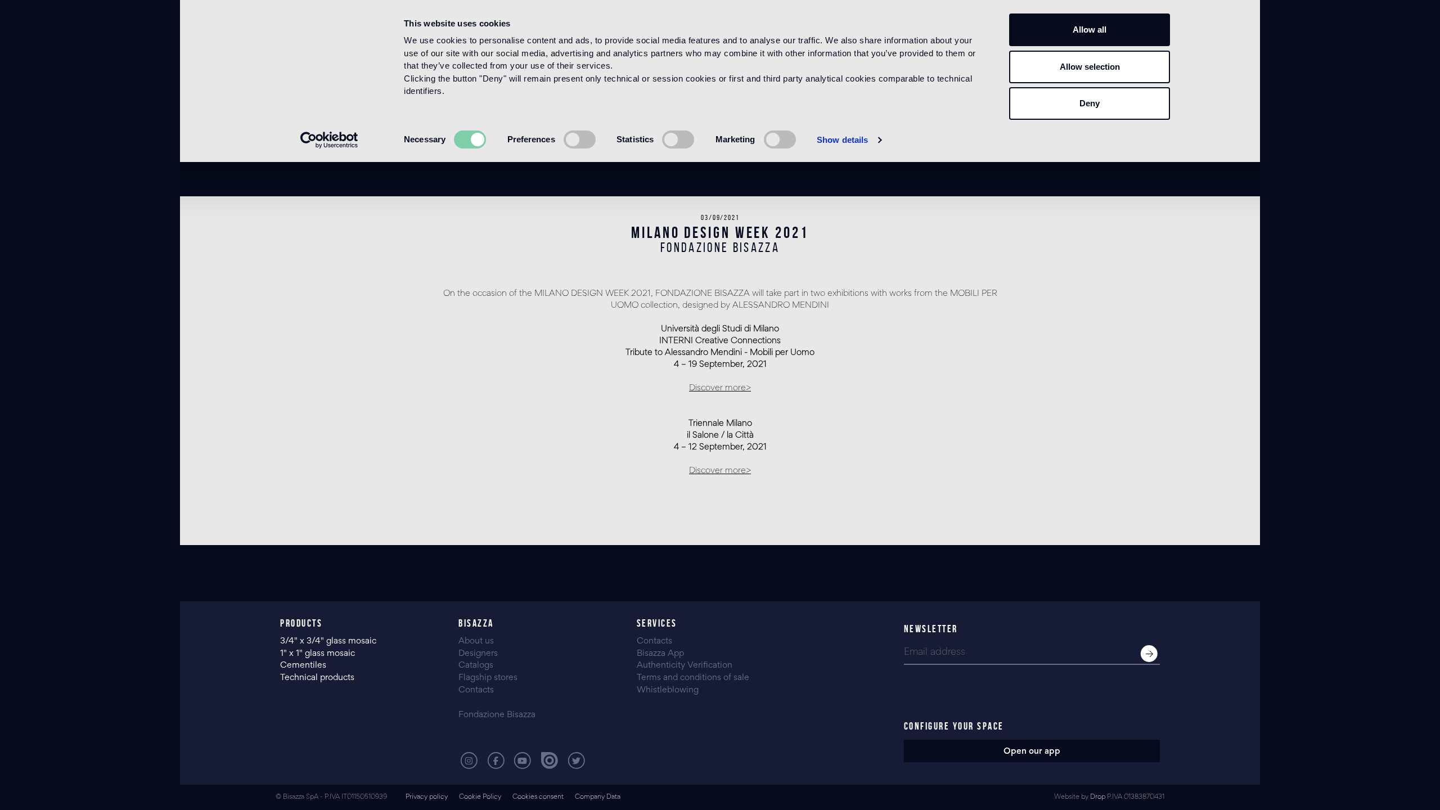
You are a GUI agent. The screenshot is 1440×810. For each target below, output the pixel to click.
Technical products (317, 678)
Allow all (1089, 29)
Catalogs (475, 665)
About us (476, 641)
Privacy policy (427, 797)
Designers (478, 654)
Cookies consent (538, 797)
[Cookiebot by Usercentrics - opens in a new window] (329, 140)
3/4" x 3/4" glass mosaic (329, 641)
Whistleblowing (668, 690)
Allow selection (1090, 66)
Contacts (476, 690)
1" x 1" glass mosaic (318, 654)
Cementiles (303, 665)
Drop (1097, 797)
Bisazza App (660, 654)
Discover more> (720, 388)
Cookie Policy (480, 797)
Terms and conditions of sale (693, 678)
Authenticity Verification (684, 665)
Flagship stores (488, 678)
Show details (842, 140)
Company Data (597, 797)
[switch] (580, 139)
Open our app (1032, 751)
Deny (1089, 103)
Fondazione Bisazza (497, 715)
